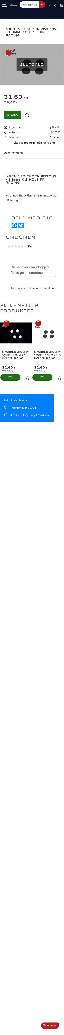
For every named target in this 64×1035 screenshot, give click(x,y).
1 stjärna (9, 246)
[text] (32, 97)
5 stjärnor (22, 246)
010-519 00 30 (14, 11)
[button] (5, 5)
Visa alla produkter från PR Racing (34, 142)
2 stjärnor (12, 246)
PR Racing (54, 137)
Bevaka (12, 115)
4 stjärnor (18, 246)
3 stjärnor (15, 246)
